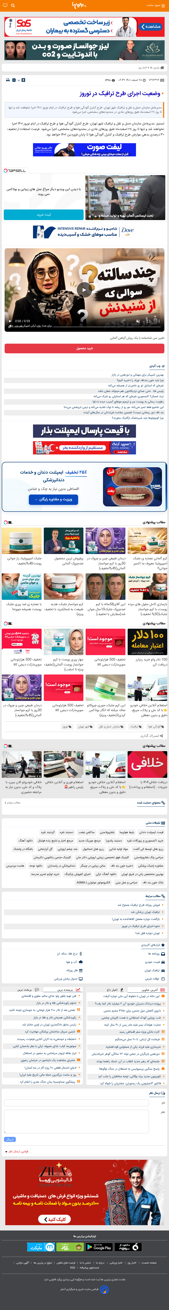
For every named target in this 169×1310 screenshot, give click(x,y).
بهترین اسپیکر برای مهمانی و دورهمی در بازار (138, 375)
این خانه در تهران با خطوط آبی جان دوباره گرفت (131, 996)
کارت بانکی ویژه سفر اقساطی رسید (139, 1032)
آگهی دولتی (22, 1263)
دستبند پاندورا (114, 840)
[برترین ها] (79, 5)
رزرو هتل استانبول (93, 849)
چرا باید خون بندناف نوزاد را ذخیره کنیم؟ (140, 380)
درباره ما (100, 1263)
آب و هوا (71, 962)
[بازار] (70, 1248)
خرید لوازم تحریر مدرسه (45, 874)
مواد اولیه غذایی (118, 849)
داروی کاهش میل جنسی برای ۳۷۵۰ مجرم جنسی (132, 1011)
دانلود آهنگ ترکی (106, 874)
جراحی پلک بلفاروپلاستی (148, 857)
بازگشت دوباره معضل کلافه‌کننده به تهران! (136, 919)
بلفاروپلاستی (107, 832)
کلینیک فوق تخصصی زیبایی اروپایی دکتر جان (102, 857)
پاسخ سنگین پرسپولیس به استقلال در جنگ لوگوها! (129, 1069)
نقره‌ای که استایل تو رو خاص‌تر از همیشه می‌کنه (136, 386)
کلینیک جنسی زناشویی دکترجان (52, 857)
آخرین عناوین (150, 989)
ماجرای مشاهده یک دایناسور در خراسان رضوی (48, 1060)
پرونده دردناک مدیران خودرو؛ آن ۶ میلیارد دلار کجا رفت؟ (128, 1004)
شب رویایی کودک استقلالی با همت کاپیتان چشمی (131, 1018)
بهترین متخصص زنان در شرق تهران (142, 874)
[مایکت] (41, 1248)
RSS (72, 1268)
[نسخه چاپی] (8, 80)
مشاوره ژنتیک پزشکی (150, 865)
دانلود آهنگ (25, 840)
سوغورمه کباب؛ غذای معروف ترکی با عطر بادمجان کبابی (44, 1046)
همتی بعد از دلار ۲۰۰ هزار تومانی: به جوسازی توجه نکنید (42, 1010)
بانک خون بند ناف (153, 882)
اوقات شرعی (152, 978)
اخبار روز (132, 1263)
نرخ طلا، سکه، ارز (67, 953)
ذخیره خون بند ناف (122, 865)
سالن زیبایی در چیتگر (93, 865)
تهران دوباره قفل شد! (147, 933)
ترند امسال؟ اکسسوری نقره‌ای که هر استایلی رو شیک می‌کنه (129, 396)
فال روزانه (71, 970)
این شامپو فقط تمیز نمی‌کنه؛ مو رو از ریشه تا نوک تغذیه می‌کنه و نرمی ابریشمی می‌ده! (114, 407)
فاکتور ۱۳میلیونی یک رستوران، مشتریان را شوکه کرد (130, 1083)
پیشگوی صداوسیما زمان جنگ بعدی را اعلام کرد (47, 1082)
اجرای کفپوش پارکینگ (77, 874)
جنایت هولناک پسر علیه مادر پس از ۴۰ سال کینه (132, 1025)
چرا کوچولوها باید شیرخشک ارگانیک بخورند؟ (138, 418)
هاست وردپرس (15, 865)
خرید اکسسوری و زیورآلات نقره (145, 840)
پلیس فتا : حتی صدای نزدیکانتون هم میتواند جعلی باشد (131, 391)
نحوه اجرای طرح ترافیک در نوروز (141, 926)
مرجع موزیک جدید (89, 840)
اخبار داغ (112, 989)
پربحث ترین (24, 989)
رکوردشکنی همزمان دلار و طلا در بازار (54, 1017)
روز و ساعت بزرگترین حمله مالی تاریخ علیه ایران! (48, 1075)
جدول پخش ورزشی (65, 978)
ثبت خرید (44, 215)
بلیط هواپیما (127, 832)
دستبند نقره (66, 832)
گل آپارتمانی (45, 849)
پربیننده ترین (65, 989)
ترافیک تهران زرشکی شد (145, 912)
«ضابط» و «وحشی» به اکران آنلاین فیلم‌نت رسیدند (46, 1039)
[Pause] (89, 216)
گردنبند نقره (48, 832)
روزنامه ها (154, 953)
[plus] (23, 80)
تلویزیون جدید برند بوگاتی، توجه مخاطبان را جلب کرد (129, 1076)
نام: (163, 1103)
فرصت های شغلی (66, 1263)
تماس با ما (85, 1263)
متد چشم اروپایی (67, 849)
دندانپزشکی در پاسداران (61, 865)
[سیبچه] (128, 1248)
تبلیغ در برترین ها (43, 1263)
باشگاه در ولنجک (23, 849)
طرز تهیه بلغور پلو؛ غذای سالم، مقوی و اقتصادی (49, 996)
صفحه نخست (149, 1263)
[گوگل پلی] (99, 1248)
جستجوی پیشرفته (89, 1268)
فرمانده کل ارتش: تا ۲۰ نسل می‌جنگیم (137, 1039)
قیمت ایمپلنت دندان (151, 832)
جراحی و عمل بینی (126, 882)
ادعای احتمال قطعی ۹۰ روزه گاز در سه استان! (50, 1067)
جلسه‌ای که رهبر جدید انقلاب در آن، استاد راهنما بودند (128, 1061)
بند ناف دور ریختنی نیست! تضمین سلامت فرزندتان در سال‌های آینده (124, 412)
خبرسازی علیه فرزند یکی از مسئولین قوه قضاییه (133, 1047)
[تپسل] (5, 171)
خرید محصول (84, 348)
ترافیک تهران (152, 970)
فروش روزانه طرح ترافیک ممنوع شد (139, 905)
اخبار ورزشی (116, 1263)
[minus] (14, 80)
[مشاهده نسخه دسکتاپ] (5, 5)
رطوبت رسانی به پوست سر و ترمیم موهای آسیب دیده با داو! (128, 402)
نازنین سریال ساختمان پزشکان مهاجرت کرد (50, 1031)
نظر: (162, 1112)
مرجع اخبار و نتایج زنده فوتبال (55, 840)
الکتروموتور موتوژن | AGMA (93, 882)
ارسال (10, 1139)
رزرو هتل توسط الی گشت (148, 849)
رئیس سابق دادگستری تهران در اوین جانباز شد (49, 1024)
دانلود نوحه (35, 865)
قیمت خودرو (152, 962)
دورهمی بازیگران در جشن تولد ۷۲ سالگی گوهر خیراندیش (126, 1054)
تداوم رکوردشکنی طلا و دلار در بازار (56, 1003)
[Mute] (96, 216)
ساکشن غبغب (87, 832)
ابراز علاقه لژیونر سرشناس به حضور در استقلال (49, 1053)
